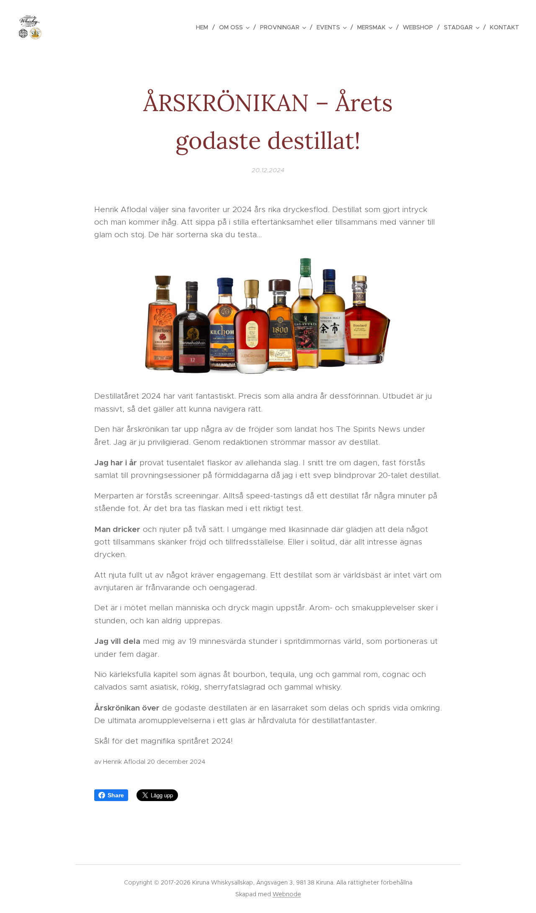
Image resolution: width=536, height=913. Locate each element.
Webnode (287, 894)
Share (116, 795)
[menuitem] (204, 27)
